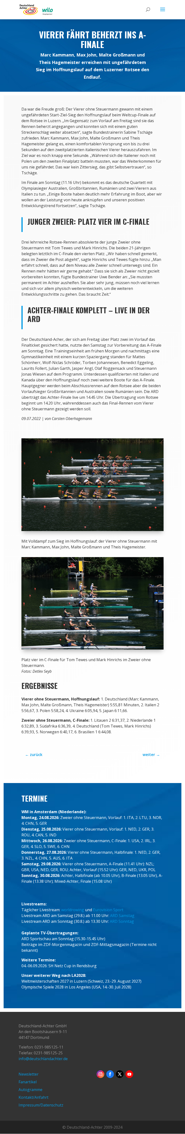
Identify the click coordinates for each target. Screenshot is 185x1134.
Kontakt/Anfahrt (33, 1097)
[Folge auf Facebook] (110, 1074)
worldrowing (72, 909)
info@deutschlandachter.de (43, 1058)
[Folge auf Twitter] (120, 1074)
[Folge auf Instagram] (100, 1074)
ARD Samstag (122, 915)
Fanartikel (28, 1082)
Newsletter (29, 1074)
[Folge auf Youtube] (129, 1074)
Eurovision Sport (108, 909)
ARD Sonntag (122, 921)
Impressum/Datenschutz (41, 1105)
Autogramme (30, 1089)
